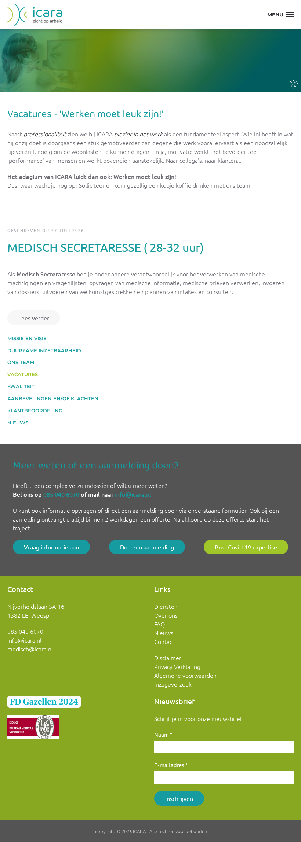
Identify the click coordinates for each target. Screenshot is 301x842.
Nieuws (17, 423)
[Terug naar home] (34, 14)
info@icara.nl (133, 494)
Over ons (166, 615)
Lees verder (33, 317)
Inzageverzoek (173, 684)
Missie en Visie (27, 338)
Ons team (20, 362)
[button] (280, 14)
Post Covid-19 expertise (246, 547)
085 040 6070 (61, 494)
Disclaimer (167, 658)
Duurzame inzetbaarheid (44, 350)
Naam (163, 734)
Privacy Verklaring (177, 666)
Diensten (166, 606)
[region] (150, 60)
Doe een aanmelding (147, 547)
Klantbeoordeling (34, 410)
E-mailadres (171, 765)
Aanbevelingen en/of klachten (52, 398)
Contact (164, 641)
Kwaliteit (21, 386)
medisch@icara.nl (30, 649)
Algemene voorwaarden (185, 675)
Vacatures (22, 374)
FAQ (159, 624)
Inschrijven (179, 798)
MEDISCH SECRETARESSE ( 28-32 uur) (105, 247)
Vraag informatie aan (51, 547)
